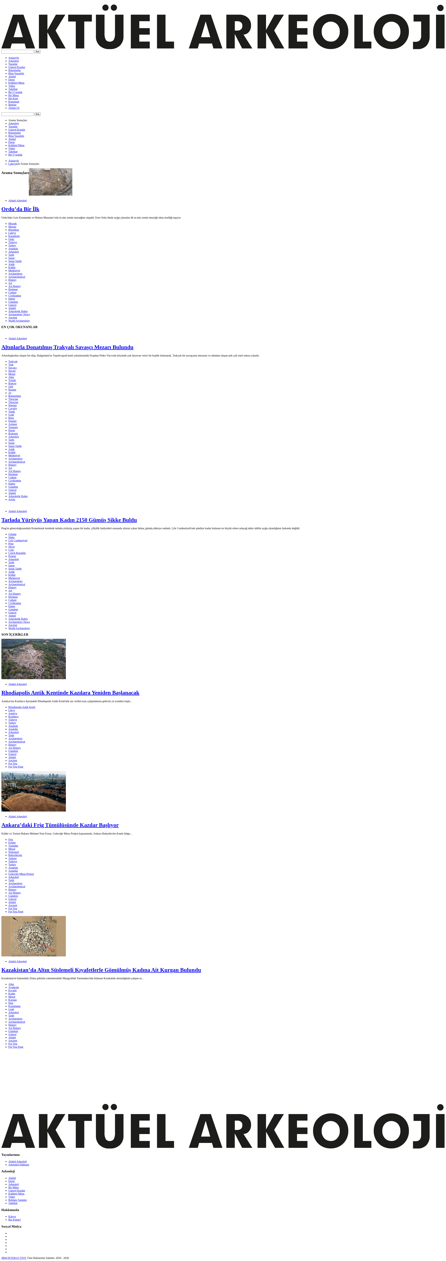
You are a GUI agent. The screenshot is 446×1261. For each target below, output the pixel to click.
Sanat (11, 258)
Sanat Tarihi (15, 261)
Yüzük (12, 380)
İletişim (12, 104)
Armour (12, 424)
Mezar (11, 374)
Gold (11, 414)
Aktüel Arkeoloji (17, 200)
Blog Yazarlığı (16, 73)
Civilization (14, 295)
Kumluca (13, 716)
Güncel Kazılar (16, 67)
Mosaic (12, 226)
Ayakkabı (13, 987)
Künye (12, 1216)
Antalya (12, 713)
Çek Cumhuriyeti (17, 540)
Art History (14, 286)
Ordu (11, 239)
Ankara (12, 858)
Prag (10, 543)
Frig (10, 839)
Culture (12, 292)
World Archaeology (19, 320)
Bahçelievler (15, 855)
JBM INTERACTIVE (13, 1257)
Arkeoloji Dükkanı (18, 1164)
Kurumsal (13, 101)
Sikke (11, 537)
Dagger (12, 421)
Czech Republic (17, 553)
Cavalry (12, 408)
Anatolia (13, 729)
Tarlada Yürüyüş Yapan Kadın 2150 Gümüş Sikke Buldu (69, 520)
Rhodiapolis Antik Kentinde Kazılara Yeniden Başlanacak (70, 692)
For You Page (15, 766)
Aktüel (12, 76)
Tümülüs (13, 845)
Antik (11, 264)
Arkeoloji (13, 60)
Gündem (13, 301)
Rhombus (13, 229)
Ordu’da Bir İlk (20, 209)
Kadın (11, 993)
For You (12, 763)
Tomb (11, 411)
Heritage (13, 289)
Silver (11, 546)
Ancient (12, 317)
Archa (11, 499)
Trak (10, 364)
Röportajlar (14, 70)
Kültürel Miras (16, 82)
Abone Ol (13, 107)
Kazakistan (14, 1006)
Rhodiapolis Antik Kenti (21, 707)
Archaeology (15, 273)
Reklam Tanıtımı (17, 1199)
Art (10, 283)
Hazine (12, 389)
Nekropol (13, 852)
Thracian (13, 399)
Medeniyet (14, 270)
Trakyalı (12, 361)
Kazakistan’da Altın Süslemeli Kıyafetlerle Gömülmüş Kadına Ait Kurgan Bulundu (101, 970)
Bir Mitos (13, 95)
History (12, 279)
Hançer (12, 383)
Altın (11, 377)
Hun (10, 1003)
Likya (11, 710)
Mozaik (12, 223)
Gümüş (12, 534)
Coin (11, 549)
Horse (11, 430)
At (9, 392)
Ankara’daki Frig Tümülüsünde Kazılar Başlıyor (60, 825)
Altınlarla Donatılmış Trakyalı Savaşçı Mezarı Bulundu (67, 347)
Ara (37, 51)
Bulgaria (13, 433)
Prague (12, 556)
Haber (11, 298)
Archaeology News (19, 314)
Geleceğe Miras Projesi (21, 873)
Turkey (12, 245)
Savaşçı (12, 367)
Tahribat (12, 89)
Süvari (12, 370)
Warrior (12, 405)
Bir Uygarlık (15, 92)
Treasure (13, 427)
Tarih (11, 254)
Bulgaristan (14, 395)
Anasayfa (13, 57)
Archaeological (16, 276)
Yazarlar (12, 64)
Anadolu (13, 248)
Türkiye (12, 242)
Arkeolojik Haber (18, 311)
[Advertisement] (105, 1075)
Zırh (10, 386)
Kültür (12, 267)
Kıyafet (12, 990)
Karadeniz (14, 236)
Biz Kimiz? (14, 1219)
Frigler (12, 842)
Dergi (11, 79)
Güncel (12, 305)
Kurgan (12, 999)
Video (11, 85)
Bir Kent (13, 98)
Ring (11, 417)
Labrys (12, 163)
